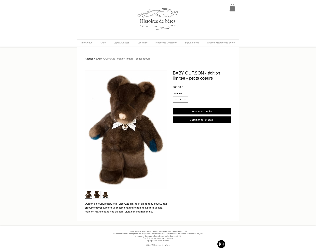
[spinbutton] (180, 99)
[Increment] (185, 99)
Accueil (89, 58)
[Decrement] (175, 99)
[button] (232, 7)
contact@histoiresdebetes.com (173, 231)
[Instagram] (221, 244)
